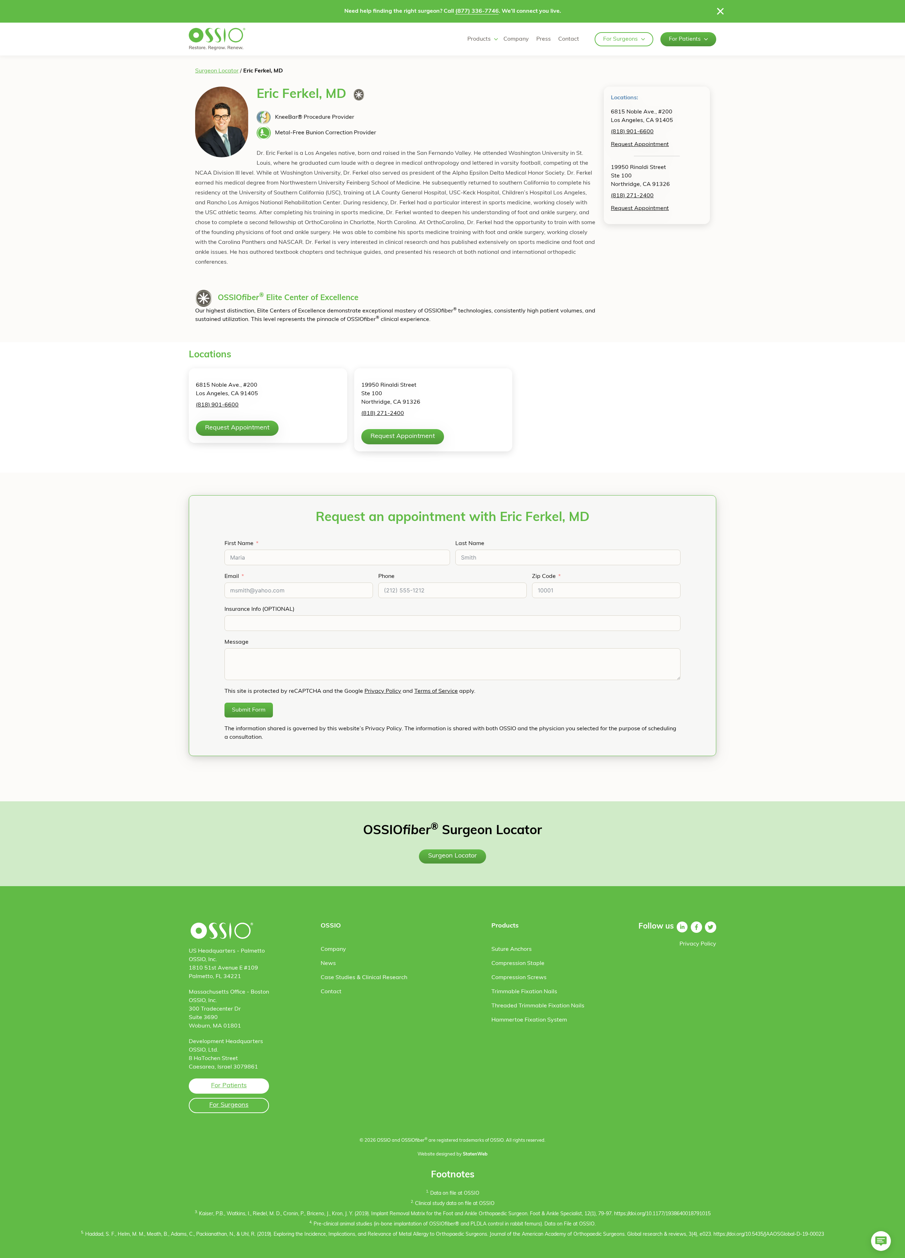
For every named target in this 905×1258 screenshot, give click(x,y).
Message (236, 642)
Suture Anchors (511, 949)
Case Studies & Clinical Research (364, 978)
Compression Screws (519, 978)
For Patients (685, 39)
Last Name (469, 543)
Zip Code (544, 576)
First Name (238, 543)
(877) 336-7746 (477, 11)
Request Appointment (640, 144)
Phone (386, 576)
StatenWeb (475, 1154)
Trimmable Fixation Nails (524, 992)
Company (516, 39)
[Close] (720, 11)
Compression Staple (517, 963)
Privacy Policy (382, 691)
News (328, 963)
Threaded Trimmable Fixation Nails (537, 1006)
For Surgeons (620, 39)
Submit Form (248, 710)
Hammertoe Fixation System (529, 1020)
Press (543, 39)
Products (479, 39)
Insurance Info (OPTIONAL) (259, 609)
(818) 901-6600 (632, 132)
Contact (568, 39)
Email (231, 576)
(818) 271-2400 (632, 196)
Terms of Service (436, 691)
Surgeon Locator (217, 71)
